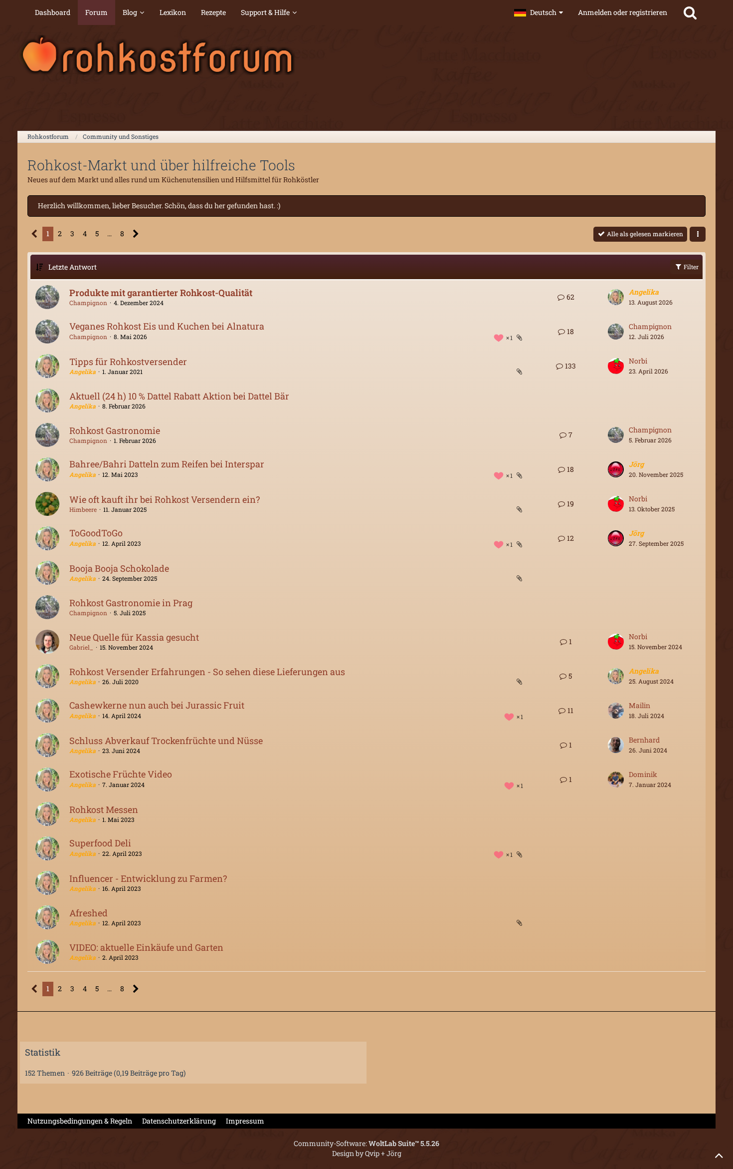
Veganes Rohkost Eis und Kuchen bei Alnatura (166, 326)
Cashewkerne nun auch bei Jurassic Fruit (156, 705)
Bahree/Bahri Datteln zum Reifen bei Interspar (166, 464)
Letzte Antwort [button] (72, 267)
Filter (690, 267)
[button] (538, 12)
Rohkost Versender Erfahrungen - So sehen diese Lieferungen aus (207, 672)
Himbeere (83, 509)
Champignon (88, 303)
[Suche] (690, 12)
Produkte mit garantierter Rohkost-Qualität (160, 293)
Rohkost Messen (103, 809)
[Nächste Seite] (136, 234)
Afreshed (88, 913)
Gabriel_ (81, 647)
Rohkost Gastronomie (114, 430)
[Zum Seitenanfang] (719, 1155)
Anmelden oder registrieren (622, 12)
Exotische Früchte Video (120, 774)
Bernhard (644, 740)
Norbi (638, 361)
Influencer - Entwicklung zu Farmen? (148, 878)
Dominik (643, 774)
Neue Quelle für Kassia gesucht (134, 637)
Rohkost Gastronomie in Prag (130, 603)
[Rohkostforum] (366, 55)
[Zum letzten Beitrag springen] (616, 297)
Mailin (639, 705)
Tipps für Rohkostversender (128, 362)
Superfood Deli (100, 843)
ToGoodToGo (96, 533)
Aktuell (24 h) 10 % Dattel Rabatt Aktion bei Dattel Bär (179, 396)
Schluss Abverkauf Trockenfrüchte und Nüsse (166, 741)
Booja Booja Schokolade (119, 568)
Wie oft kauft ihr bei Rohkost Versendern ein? (164, 499)
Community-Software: (366, 1143)
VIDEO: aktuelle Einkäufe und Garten (146, 947)
